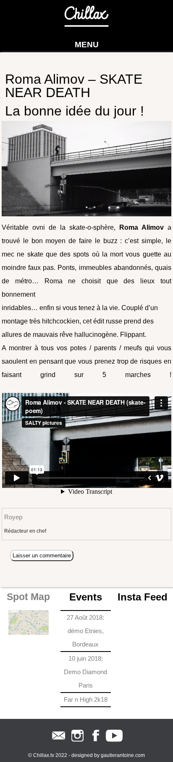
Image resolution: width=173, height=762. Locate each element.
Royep (13, 517)
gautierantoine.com (123, 755)
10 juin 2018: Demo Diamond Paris (85, 672)
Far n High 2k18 (85, 699)
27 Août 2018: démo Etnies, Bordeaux (85, 631)
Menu (87, 44)
